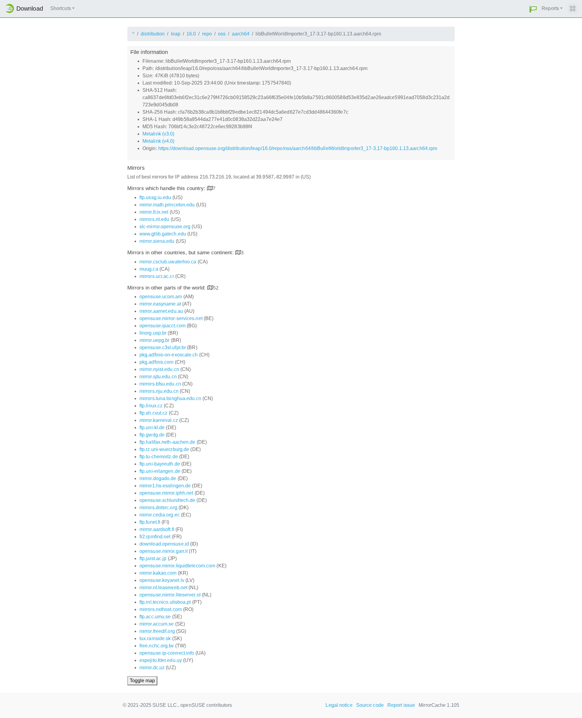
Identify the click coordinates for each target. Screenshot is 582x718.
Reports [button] (550, 8)
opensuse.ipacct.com (162, 325)
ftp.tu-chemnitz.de (158, 456)
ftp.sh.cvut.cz (153, 413)
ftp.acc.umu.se (155, 616)
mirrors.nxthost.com (160, 609)
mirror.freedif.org (157, 631)
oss (222, 33)
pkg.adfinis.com (156, 362)
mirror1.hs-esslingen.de (165, 485)
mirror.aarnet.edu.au (161, 311)
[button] (533, 8)
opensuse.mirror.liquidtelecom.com (177, 565)
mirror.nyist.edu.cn (159, 369)
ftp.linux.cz (150, 405)
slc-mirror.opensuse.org (164, 226)
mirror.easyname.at (160, 303)
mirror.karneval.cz (158, 420)
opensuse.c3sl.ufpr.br (162, 347)
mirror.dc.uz (152, 667)
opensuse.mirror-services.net (170, 318)
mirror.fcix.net (154, 212)
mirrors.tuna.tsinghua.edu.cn (170, 398)
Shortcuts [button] (60, 8)
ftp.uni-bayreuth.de (159, 463)
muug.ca (148, 269)
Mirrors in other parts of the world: (167, 288)
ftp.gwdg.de (152, 434)
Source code (370, 705)
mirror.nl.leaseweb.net (163, 587)
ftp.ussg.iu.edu (155, 197)
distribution (153, 33)
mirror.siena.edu (157, 241)
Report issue (401, 705)
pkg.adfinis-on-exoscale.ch (168, 354)
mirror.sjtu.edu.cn (158, 376)
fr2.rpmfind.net (155, 536)
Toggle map (142, 680)
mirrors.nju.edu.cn (159, 391)
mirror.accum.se (156, 623)
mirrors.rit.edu (154, 219)
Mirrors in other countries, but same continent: (181, 252)
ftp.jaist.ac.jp (153, 558)
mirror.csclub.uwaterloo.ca (167, 261)
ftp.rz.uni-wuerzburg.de (164, 449)
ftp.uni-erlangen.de (159, 471)
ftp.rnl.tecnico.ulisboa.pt (165, 602)
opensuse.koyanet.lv (161, 580)
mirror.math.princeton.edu (167, 204)
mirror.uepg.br (154, 340)
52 (216, 287)
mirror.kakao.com (158, 573)
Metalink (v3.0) (158, 133)
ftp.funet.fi (149, 522)
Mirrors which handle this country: (167, 188)
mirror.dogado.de (157, 478)
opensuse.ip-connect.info (166, 653)
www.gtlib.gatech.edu (162, 233)
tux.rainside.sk (155, 638)
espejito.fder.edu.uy (160, 660)
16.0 (191, 33)
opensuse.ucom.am (160, 296)
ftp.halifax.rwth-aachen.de (167, 442)
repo (207, 33)
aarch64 (241, 33)
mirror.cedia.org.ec (159, 514)
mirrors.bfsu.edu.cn (160, 383)
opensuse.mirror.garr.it (163, 551)
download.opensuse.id (164, 543)
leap (175, 33)
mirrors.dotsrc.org (158, 507)
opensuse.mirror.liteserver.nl (170, 594)
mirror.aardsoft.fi (156, 529)
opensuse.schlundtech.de (167, 500)
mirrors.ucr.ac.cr (156, 276)
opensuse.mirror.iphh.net (166, 493)
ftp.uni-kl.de (152, 427)
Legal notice (339, 705)
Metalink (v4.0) (158, 141)
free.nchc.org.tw (156, 645)
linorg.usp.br (152, 333)
